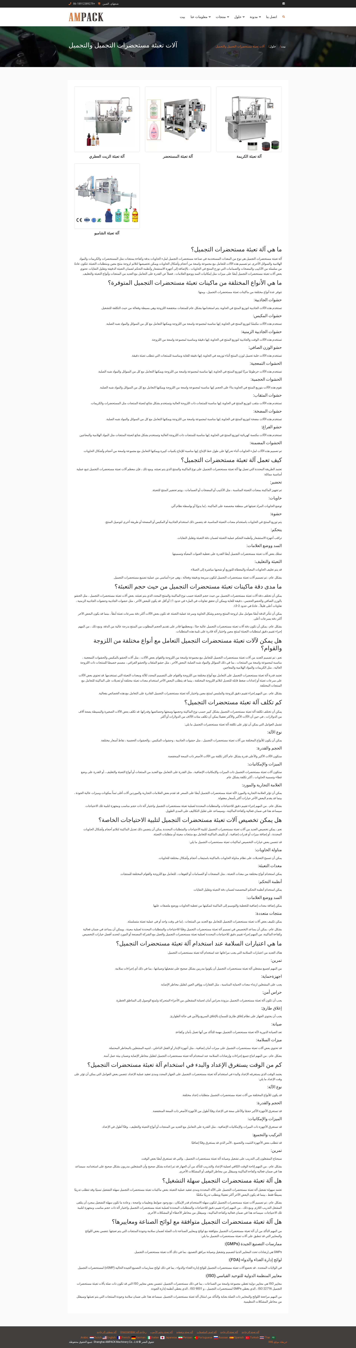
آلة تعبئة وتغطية (184, 1332)
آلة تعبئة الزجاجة (250, 1332)
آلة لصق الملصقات (207, 1332)
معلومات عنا (199, 17)
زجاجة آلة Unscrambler (133, 1332)
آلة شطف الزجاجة (106, 1332)
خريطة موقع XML (277, 1341)
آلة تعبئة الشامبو (106, 233)
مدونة (254, 17)
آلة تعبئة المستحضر (178, 156)
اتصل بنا (271, 17)
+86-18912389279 (84, 4)
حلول (237, 17)
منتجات (221, 17)
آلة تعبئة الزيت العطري (107, 156)
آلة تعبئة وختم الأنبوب (161, 1332)
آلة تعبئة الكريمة (249, 156)
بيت (182, 17)
